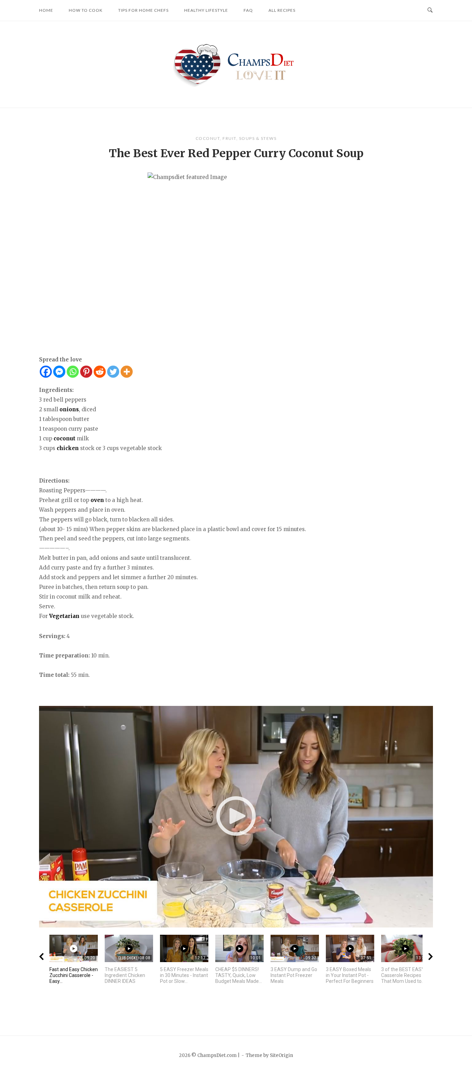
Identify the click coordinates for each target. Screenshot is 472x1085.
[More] (127, 372)
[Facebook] (46, 372)
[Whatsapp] (73, 372)
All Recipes (281, 10)
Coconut (208, 138)
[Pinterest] (86, 372)
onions (69, 409)
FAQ (248, 10)
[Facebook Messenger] (59, 372)
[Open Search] (430, 10)
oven (97, 500)
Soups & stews (258, 138)
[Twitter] (113, 372)
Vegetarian (64, 616)
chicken (68, 448)
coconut (64, 438)
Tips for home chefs (143, 10)
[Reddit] (100, 372)
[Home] (236, 64)
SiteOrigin (281, 1055)
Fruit (229, 138)
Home (46, 10)
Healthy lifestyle (206, 10)
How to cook (86, 10)
